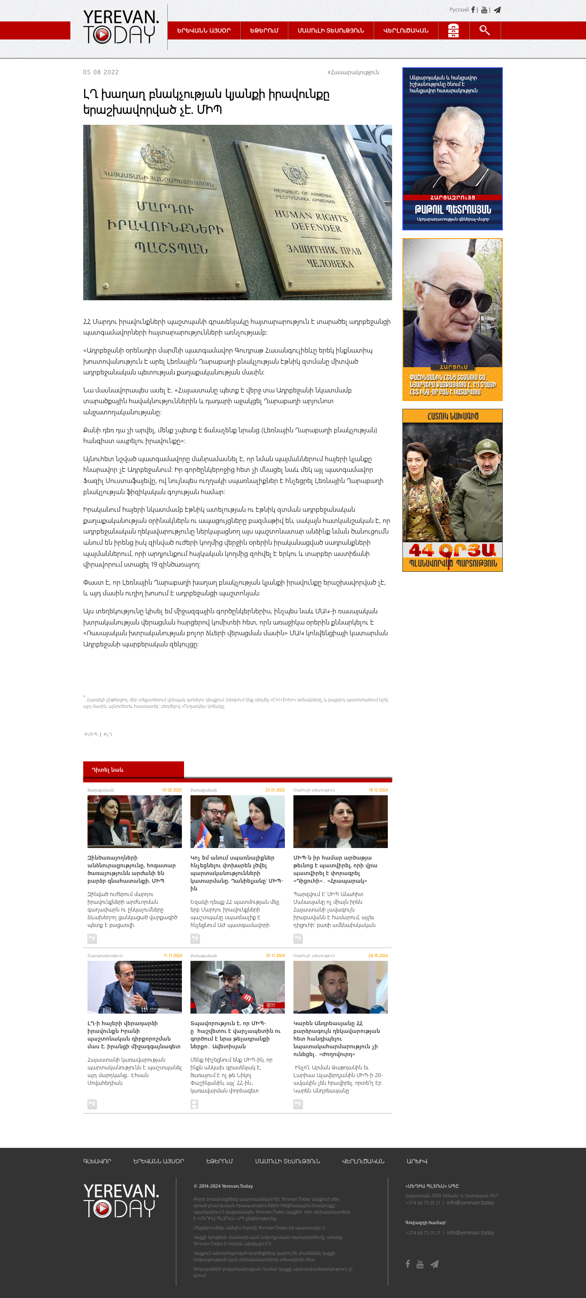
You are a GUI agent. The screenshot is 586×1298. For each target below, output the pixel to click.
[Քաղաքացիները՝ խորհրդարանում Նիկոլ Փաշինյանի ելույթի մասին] (452, 405)
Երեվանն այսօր (204, 30)
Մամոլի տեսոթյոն (331, 30)
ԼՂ (109, 734)
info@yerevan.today (470, 1202)
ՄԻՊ (92, 734)
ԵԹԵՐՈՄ (219, 1161)
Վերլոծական (406, 30)
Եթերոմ (264, 30)
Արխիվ (417, 1161)
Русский (459, 9)
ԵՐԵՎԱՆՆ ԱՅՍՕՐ (158, 1161)
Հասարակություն (355, 72)
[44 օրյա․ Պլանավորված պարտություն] (452, 576)
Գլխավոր (97, 1161)
